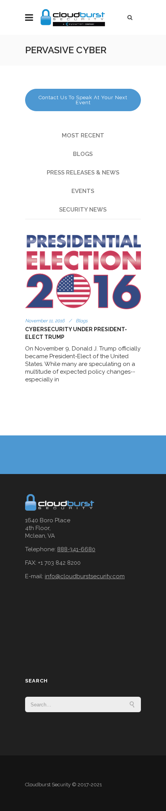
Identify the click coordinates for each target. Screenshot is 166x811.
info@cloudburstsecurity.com (85, 576)
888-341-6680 (76, 549)
